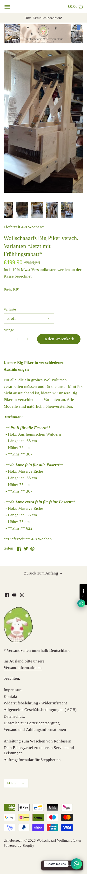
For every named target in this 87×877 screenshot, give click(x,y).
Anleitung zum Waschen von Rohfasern (37, 741)
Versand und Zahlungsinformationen (35, 729)
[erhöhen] (27, 339)
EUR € (11, 783)
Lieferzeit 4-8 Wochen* (24, 227)
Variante (10, 309)
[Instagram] (22, 595)
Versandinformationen (23, 667)
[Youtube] (14, 595)
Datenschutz (14, 716)
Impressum (13, 689)
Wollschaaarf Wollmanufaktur (59, 840)
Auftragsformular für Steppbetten (32, 759)
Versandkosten (43, 269)
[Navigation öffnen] (7, 6)
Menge (9, 330)
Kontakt (10, 696)
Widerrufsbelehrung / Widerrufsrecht (35, 703)
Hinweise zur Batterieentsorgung (32, 723)
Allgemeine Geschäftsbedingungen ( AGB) (40, 709)
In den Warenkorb (58, 339)
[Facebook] (7, 595)
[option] (8, 210)
